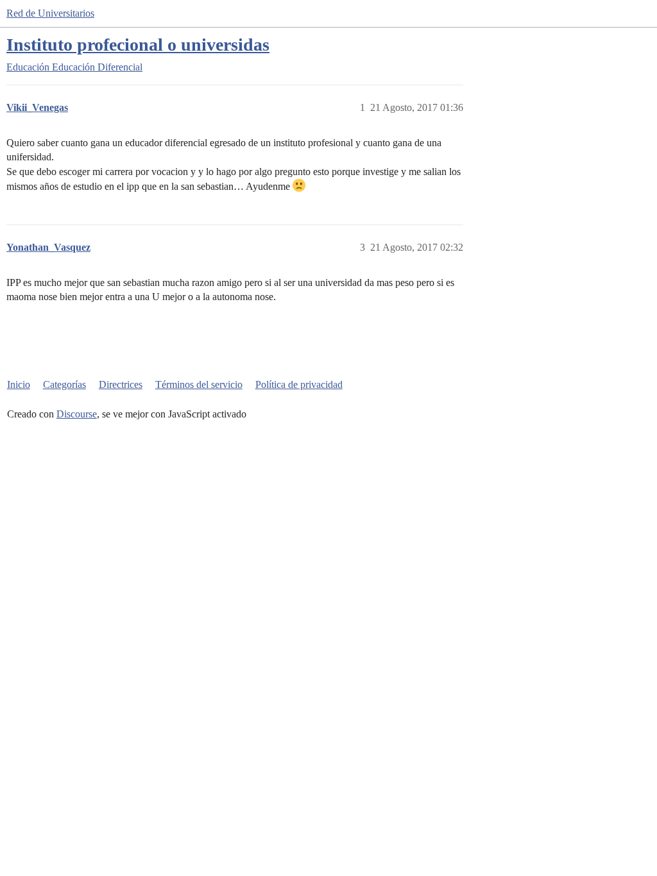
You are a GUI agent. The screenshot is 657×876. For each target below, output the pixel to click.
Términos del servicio (199, 384)
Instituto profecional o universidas (137, 45)
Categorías (64, 384)
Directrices (120, 384)
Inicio (18, 384)
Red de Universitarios (50, 13)
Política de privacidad (299, 384)
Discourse (76, 414)
